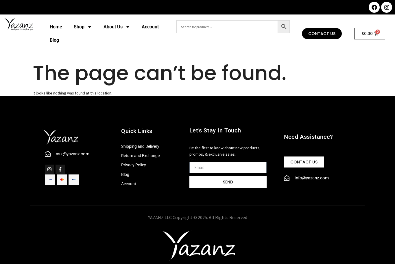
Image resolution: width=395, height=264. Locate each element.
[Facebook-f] (60, 169)
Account (150, 27)
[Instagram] (386, 7)
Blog (54, 40)
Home (56, 27)
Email (193, 160)
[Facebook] (374, 7)
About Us (113, 27)
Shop (79, 27)
